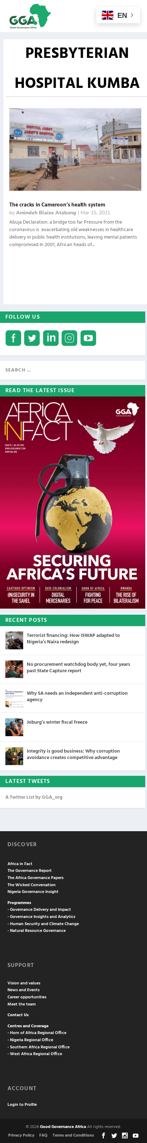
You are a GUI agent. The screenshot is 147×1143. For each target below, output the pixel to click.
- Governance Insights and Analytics (41, 916)
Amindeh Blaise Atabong (46, 212)
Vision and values (23, 983)
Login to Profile (22, 1104)
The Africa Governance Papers (35, 878)
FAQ (43, 1135)
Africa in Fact (19, 864)
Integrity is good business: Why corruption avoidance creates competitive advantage (73, 754)
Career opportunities (26, 997)
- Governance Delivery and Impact (39, 909)
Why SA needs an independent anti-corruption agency (77, 696)
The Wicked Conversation (31, 885)
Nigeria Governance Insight (33, 891)
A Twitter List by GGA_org (33, 797)
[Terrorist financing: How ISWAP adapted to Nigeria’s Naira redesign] (14, 640)
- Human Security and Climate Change (43, 924)
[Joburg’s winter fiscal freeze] (14, 727)
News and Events (23, 990)
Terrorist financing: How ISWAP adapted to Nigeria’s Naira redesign (73, 639)
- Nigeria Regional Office (30, 1040)
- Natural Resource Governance (36, 930)
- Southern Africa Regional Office (38, 1047)
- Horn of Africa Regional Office (36, 1033)
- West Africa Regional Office (34, 1054)
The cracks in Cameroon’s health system (57, 205)
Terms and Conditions (73, 1135)
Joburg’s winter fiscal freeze (57, 722)
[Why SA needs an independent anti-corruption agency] (14, 698)
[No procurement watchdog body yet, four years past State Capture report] (14, 669)
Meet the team (21, 1004)
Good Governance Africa (63, 1126)
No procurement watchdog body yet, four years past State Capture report (78, 667)
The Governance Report (29, 870)
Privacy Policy (21, 1135)
